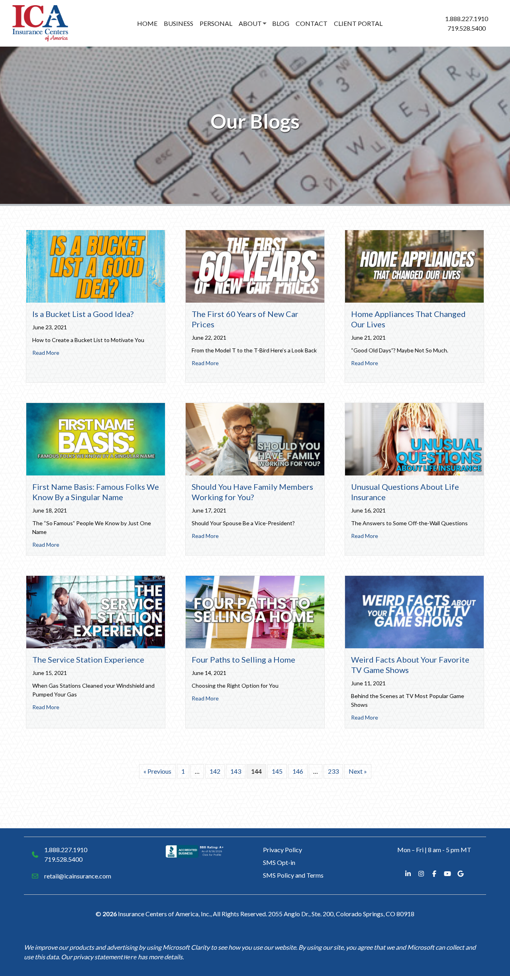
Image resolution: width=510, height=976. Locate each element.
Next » (358, 771)
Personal (216, 23)
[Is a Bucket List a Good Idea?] (95, 265)
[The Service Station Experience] (95, 611)
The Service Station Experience (88, 659)
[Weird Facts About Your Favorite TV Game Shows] (414, 611)
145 (277, 771)
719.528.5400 (466, 28)
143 (235, 771)
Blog (280, 23)
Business (178, 23)
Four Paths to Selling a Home (243, 659)
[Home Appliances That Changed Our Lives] (414, 265)
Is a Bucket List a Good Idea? (82, 314)
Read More (45, 352)
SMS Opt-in (279, 862)
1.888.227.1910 (466, 18)
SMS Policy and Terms (293, 875)
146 (297, 771)
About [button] (250, 23)
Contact (312, 23)
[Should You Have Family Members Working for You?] (255, 438)
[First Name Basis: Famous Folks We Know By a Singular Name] (95, 438)
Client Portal (358, 23)
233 (333, 771)
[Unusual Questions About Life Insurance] (414, 438)
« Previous (157, 771)
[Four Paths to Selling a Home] (255, 611)
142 (215, 771)
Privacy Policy (282, 849)
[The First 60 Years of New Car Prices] (255, 265)
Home (147, 23)
